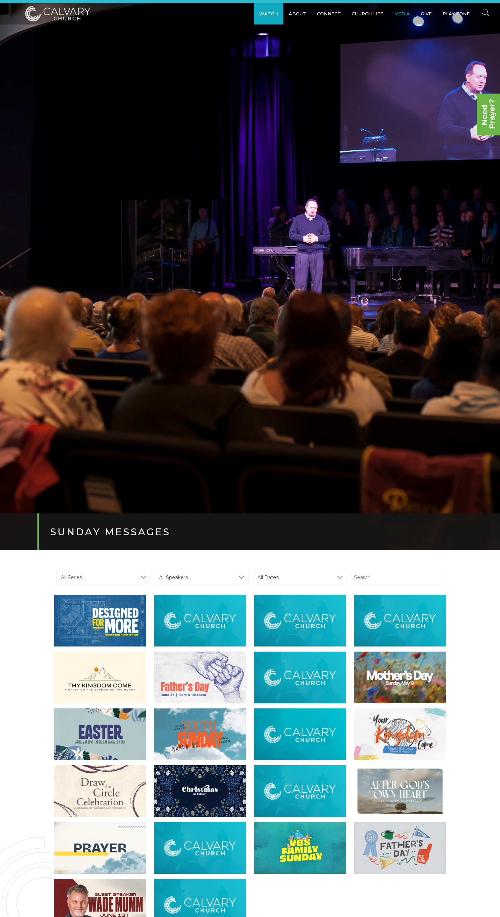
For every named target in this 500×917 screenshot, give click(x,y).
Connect (329, 13)
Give (426, 13)
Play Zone (456, 13)
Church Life (367, 13)
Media (402, 13)
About (297, 13)
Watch (268, 13)
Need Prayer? (488, 114)
